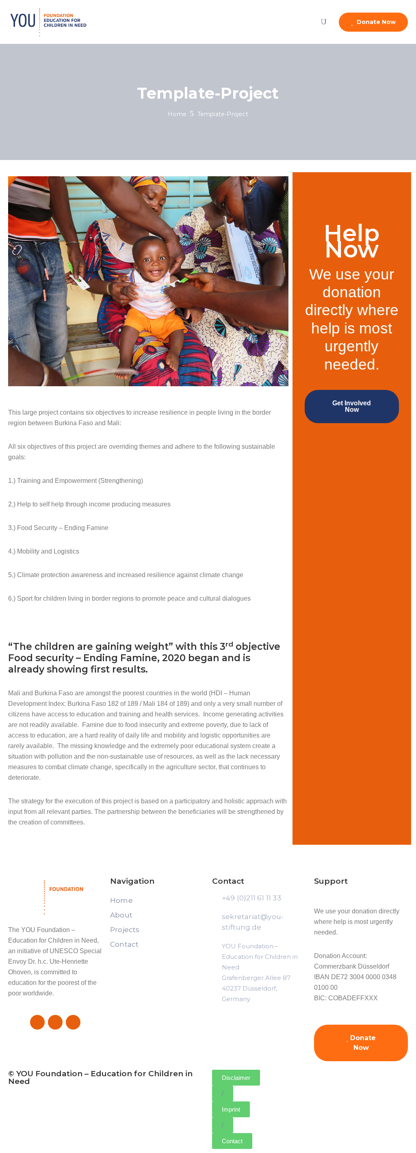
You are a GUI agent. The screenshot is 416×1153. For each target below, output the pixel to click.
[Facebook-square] (37, 1022)
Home (177, 114)
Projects (125, 930)
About (121, 915)
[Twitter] (55, 1022)
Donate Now (375, 22)
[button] (222, 1093)
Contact (124, 944)
